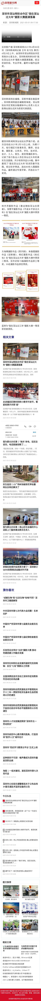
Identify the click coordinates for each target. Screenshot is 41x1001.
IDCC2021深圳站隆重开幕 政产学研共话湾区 (30, 916)
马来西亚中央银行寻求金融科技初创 (29, 947)
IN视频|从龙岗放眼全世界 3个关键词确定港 (11, 933)
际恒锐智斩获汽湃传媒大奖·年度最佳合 (17, 973)
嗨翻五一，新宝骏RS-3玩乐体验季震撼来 (18, 977)
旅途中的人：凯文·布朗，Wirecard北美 (17, 957)
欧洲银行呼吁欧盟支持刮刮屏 (13, 964)
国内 (16, 8)
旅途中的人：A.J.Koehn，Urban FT (16, 970)
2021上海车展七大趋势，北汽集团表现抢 (18, 980)
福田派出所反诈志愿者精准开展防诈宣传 (30, 898)
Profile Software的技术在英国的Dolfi (17, 967)
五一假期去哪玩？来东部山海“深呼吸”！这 (11, 916)
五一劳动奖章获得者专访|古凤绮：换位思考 (11, 898)
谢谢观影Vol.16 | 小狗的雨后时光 (30, 933)
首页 (11, 8)
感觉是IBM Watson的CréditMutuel (16, 961)
